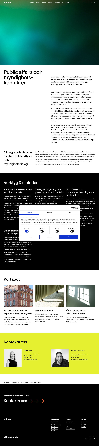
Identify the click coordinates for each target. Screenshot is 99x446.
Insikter (50, 2)
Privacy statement (70, 428)
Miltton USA (54, 430)
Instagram (83, 423)
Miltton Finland (54, 423)
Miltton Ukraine (54, 428)
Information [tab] (49, 212)
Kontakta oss (15, 401)
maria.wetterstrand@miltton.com (79, 359)
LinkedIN (83, 424)
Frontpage (6, 382)
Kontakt (67, 2)
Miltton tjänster (11, 438)
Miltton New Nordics (56, 424)
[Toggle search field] (91, 2)
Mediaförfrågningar (70, 423)
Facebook (83, 421)
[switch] (42, 231)
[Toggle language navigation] (94, 2)
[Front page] (7, 2)
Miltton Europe (54, 421)
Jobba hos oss (58, 2)
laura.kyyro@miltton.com (30, 359)
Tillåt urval (49, 237)
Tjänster (31, 2)
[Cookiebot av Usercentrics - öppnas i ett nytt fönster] (72, 208)
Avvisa (30, 237)
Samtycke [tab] (29, 212)
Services (14, 382)
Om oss (44, 2)
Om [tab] (70, 212)
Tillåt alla (69, 237)
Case (37, 2)
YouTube (83, 426)
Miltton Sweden (54, 426)
